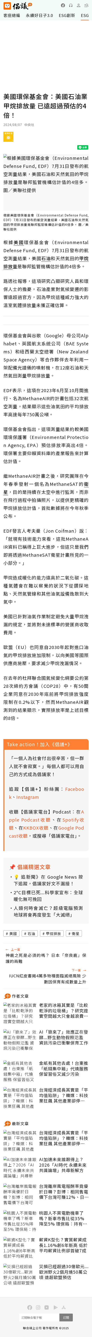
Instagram (27, 797)
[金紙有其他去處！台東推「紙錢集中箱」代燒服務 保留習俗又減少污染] (20, 1071)
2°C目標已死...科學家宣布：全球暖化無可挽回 (48, 895)
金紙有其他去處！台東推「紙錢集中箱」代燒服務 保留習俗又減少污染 (63, 1068)
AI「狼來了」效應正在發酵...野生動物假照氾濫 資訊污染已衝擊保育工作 (63, 1037)
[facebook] (63, 5)
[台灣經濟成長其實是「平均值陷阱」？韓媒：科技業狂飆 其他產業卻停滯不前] (20, 1098)
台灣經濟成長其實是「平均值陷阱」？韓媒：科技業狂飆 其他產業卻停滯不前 (63, 1095)
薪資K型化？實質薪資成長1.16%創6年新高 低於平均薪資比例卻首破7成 (63, 1245)
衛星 (75, 933)
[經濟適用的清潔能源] (8, 138)
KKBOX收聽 (35, 827)
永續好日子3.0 (39, 15)
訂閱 (66, 1317)
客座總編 (11, 15)
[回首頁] (17, 6)
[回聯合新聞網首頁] (7, 6)
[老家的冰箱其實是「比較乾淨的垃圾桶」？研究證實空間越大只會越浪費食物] (20, 1013)
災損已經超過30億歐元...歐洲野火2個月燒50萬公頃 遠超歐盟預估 (64, 1272)
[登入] (78, 5)
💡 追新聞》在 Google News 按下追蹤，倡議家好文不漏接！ (48, 880)
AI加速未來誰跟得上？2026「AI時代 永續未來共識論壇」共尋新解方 (63, 1165)
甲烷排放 (53, 933)
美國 (13, 933)
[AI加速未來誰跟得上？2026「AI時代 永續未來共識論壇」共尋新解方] (20, 1168)
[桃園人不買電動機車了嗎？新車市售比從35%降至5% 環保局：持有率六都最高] (20, 1221)
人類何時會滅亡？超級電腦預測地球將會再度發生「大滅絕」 (48, 911)
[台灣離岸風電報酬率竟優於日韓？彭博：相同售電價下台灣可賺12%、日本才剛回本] (20, 1194)
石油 (31, 933)
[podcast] (71, 5)
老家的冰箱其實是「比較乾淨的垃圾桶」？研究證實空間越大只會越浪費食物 (63, 1010)
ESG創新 (67, 15)
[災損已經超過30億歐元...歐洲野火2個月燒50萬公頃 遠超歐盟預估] (20, 1275)
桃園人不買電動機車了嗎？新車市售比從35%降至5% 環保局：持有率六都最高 (63, 1218)
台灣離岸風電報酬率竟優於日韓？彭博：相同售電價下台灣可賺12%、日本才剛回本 (63, 1191)
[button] (86, 5)
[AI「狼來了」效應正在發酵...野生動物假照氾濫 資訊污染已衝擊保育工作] (20, 1040)
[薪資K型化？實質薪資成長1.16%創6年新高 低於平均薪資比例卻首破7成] (20, 1248)
